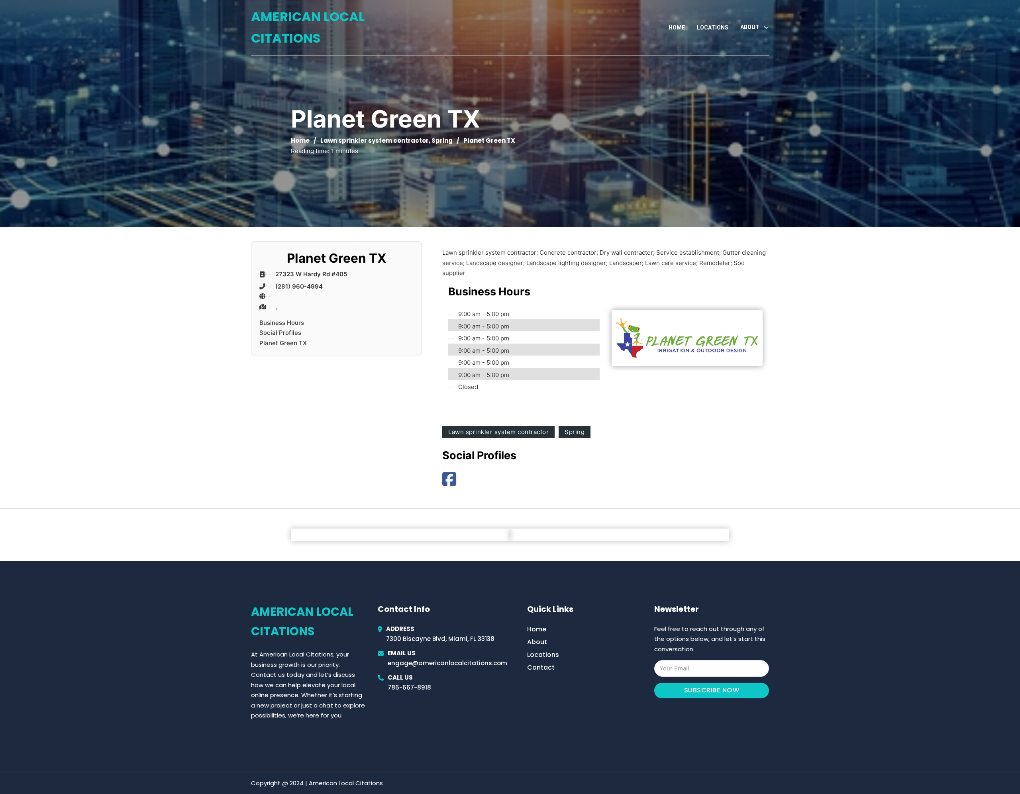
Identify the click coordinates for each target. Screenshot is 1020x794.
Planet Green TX (283, 343)
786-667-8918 (409, 687)
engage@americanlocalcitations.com (447, 663)
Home (677, 27)
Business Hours (281, 322)
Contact (541, 667)
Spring (442, 140)
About (537, 642)
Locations (712, 27)
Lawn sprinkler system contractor (374, 140)
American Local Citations (308, 27)
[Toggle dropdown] (766, 27)
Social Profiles (280, 332)
